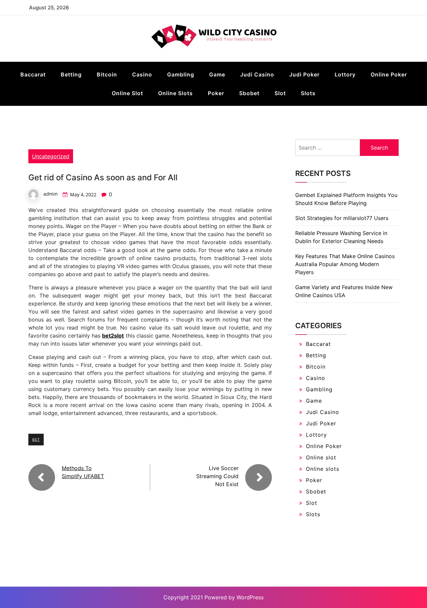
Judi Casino (257, 74)
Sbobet (249, 93)
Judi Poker (304, 74)
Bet (36, 439)
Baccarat (33, 74)
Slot (280, 93)
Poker (216, 93)
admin (50, 194)
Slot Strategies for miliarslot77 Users (341, 218)
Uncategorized (50, 156)
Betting (71, 74)
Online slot (127, 93)
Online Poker (389, 74)
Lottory (345, 74)
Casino (142, 74)
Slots (308, 93)
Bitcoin (107, 74)
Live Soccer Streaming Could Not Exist (217, 476)
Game (217, 74)
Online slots (175, 93)
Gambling (180, 74)
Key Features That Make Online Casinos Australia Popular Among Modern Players (345, 264)
